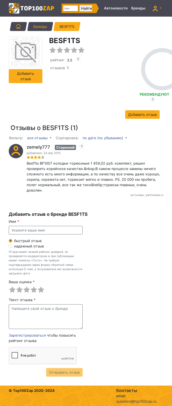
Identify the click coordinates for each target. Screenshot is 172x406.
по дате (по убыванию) (103, 138)
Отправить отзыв (64, 372)
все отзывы (38, 138)
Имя (14, 221)
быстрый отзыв (28, 240)
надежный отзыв (29, 246)
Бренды (138, 8)
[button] (157, 8)
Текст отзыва (22, 300)
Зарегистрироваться (27, 335)
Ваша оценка (22, 282)
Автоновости (116, 8)
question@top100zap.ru (136, 401)
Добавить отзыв (25, 76)
